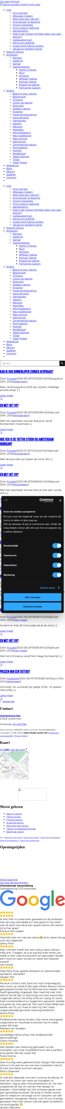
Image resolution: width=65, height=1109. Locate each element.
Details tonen (47, 587)
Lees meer (6, 395)
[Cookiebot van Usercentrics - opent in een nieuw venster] (40, 500)
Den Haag (20, 619)
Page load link (9, 879)
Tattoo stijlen (13, 816)
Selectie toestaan (32, 606)
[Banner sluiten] (60, 500)
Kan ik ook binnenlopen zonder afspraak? (26, 371)
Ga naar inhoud (9, 1)
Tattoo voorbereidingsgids (21, 828)
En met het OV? (9, 405)
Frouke (11, 378)
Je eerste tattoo (15, 822)
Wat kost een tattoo (17, 825)
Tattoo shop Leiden (31, 837)
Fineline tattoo (14, 819)
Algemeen (20, 381)
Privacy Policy (21, 736)
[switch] (56, 555)
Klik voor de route (12, 749)
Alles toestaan (32, 597)
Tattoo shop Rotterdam (9, 840)
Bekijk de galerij (15, 831)
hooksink (12, 678)
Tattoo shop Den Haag (13, 837)
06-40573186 (20, 724)
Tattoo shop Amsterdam (50, 837)
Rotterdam (21, 484)
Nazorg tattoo (14, 813)
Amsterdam (21, 415)
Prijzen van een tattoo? (15, 671)
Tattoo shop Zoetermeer (29, 840)
